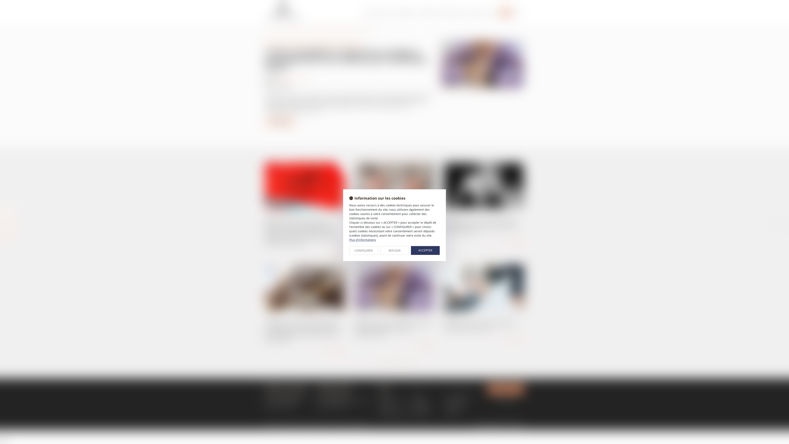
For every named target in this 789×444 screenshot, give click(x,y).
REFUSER (395, 250)
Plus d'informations (362, 240)
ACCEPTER (425, 250)
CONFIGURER (364, 250)
